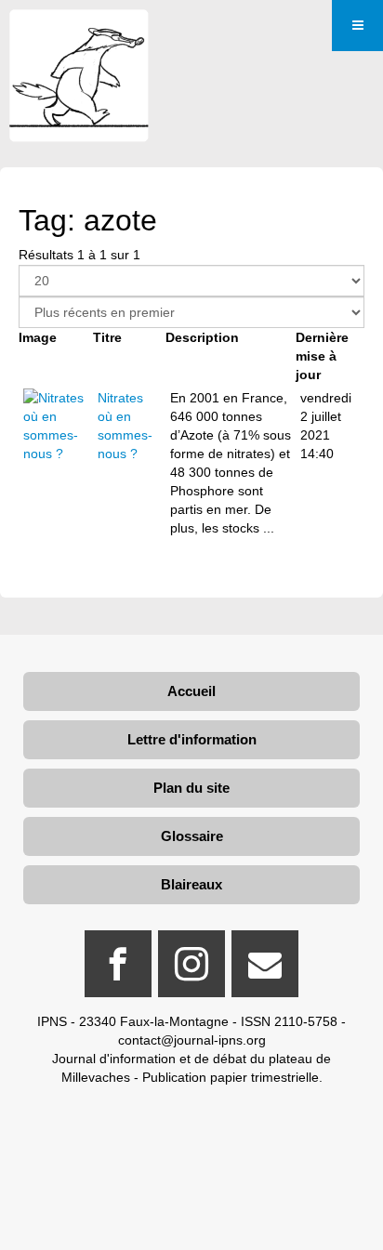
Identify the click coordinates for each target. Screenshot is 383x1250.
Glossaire (192, 836)
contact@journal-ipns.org (192, 1040)
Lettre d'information (192, 739)
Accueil (191, 691)
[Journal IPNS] (79, 34)
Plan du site (191, 788)
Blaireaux (191, 884)
